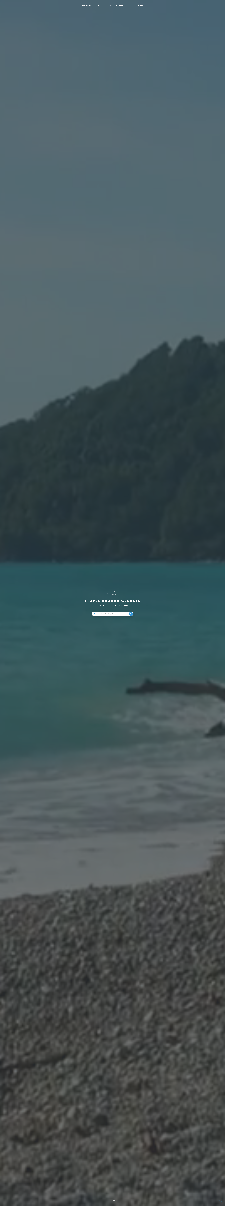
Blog (109, 5)
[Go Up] (220, 1201)
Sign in (139, 5)
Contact (120, 5)
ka (130, 5)
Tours (99, 5)
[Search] (131, 614)
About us (86, 5)
